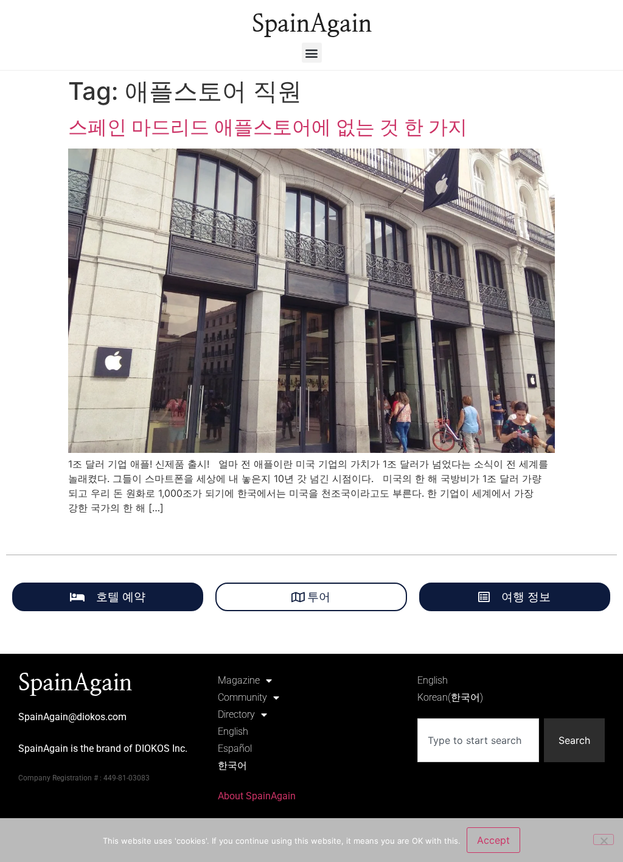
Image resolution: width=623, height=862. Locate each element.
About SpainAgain (257, 796)
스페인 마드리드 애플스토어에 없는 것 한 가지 (267, 127)
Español (235, 748)
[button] (312, 53)
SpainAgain (312, 24)
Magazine (239, 680)
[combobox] (478, 740)
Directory (236, 714)
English (233, 731)
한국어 (232, 765)
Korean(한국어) (450, 697)
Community (242, 697)
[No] (603, 839)
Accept (493, 840)
